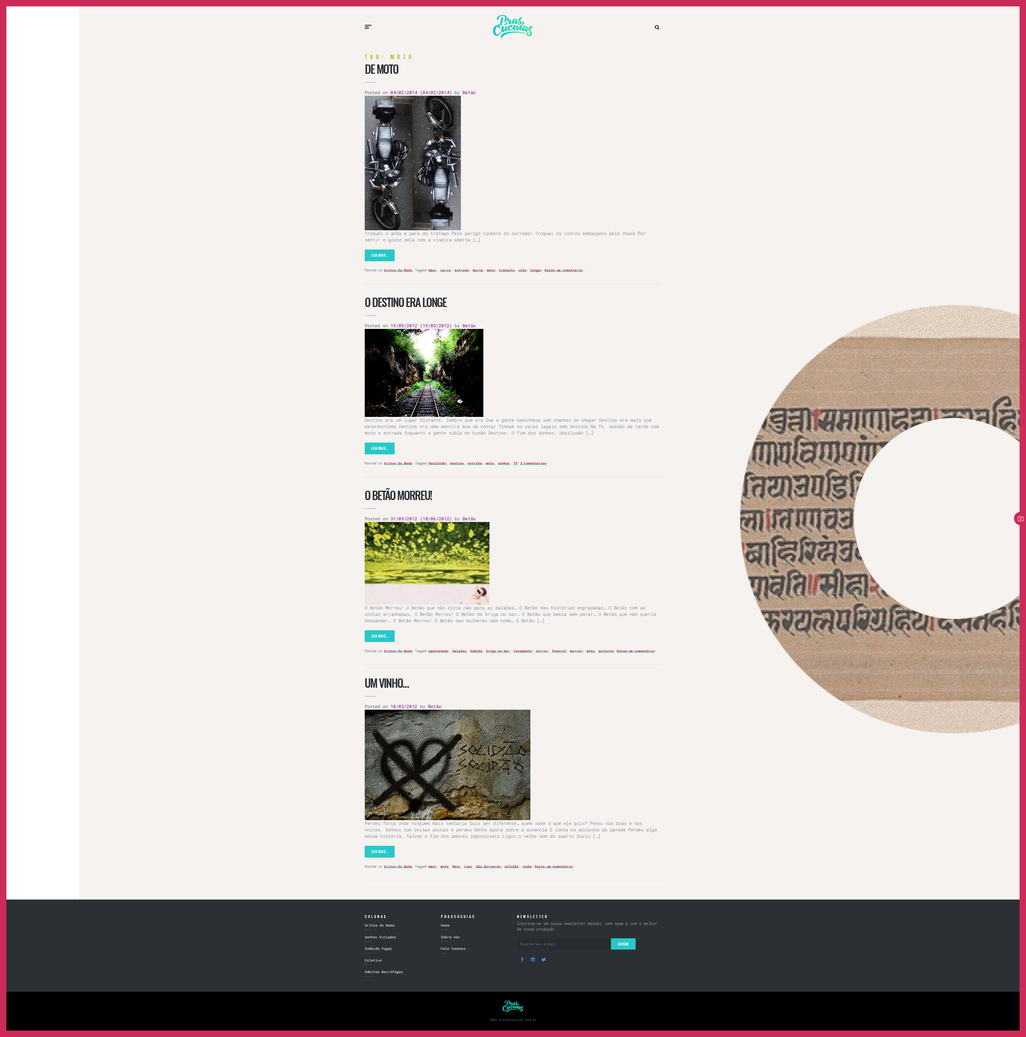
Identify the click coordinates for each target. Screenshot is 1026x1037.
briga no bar (498, 651)
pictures (606, 651)
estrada (461, 270)
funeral (559, 651)
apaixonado (438, 651)
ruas (468, 866)
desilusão (437, 463)
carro (445, 270)
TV (515, 463)
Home (445, 925)
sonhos (504, 463)
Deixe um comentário (564, 270)
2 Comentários (533, 463)
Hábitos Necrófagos (384, 971)
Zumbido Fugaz (378, 948)
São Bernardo (488, 866)
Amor (432, 270)
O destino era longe (405, 302)
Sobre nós (450, 937)
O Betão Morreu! (398, 495)
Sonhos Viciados (380, 937)
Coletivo (373, 960)
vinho (527, 866)
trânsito (507, 270)
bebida (476, 651)
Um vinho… (387, 682)
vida (522, 270)
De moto (381, 68)
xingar (536, 270)
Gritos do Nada (398, 270)
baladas (459, 651)
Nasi (456, 866)
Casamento (523, 651)
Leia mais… (379, 255)
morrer (576, 651)
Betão (468, 92)
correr (542, 651)
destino (457, 463)
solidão (511, 866)
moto (491, 270)
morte (478, 270)
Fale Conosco (453, 948)
